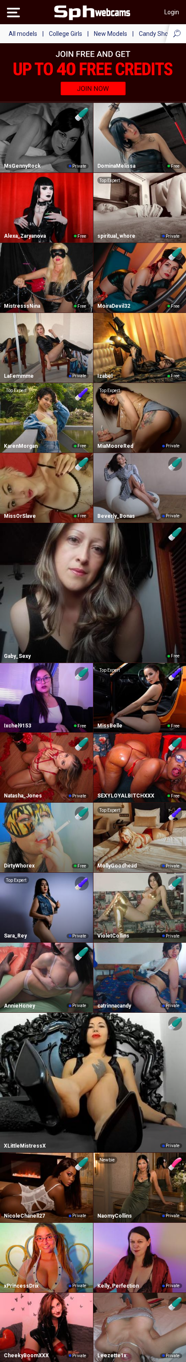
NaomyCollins (114, 1216)
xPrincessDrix (21, 1286)
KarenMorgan (21, 446)
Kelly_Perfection (118, 1286)
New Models (110, 33)
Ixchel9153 (17, 726)
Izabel (104, 376)
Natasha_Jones (23, 796)
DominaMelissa (116, 166)
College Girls (65, 33)
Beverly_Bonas (116, 516)
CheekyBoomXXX (26, 1355)
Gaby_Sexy (17, 656)
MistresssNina (22, 306)
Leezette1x (111, 1355)
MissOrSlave (20, 516)
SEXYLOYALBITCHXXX (125, 796)
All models (23, 33)
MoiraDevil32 (113, 306)
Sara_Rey (15, 936)
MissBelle (109, 726)
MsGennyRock (22, 166)
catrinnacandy (114, 1006)
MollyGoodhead (117, 866)
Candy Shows (157, 33)
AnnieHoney (19, 1006)
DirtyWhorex (19, 866)
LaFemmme (19, 376)
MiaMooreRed (115, 446)
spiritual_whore (116, 236)
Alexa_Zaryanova (25, 236)
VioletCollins (113, 936)
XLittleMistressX (25, 1146)
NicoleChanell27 (24, 1216)
